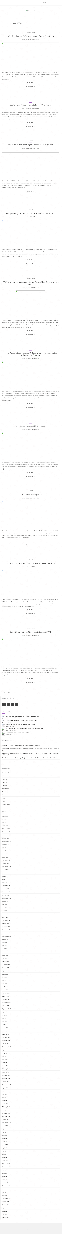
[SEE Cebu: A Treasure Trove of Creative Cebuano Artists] (30, 583)
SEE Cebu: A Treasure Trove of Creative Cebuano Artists (30, 563)
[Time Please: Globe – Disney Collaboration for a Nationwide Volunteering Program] (30, 374)
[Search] (59, 3)
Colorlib (30, 1229)
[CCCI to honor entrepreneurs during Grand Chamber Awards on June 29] (30, 304)
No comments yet (30, 86)
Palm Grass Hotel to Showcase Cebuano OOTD (30, 632)
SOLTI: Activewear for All (31, 494)
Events (30, 101)
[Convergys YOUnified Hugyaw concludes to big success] (30, 164)
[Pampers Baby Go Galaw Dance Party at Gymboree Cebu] (30, 233)
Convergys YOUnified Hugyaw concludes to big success (30, 144)
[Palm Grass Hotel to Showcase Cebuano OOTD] (30, 651)
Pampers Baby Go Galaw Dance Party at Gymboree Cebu (30, 213)
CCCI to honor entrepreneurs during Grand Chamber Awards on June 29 (31, 283)
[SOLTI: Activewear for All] (30, 514)
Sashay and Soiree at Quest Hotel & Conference (30, 105)
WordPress (40, 1229)
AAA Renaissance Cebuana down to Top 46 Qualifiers (31, 36)
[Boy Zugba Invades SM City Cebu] (30, 445)
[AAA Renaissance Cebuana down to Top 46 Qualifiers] (30, 56)
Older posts (6, 692)
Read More (30, 82)
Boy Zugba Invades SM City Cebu (30, 426)
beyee (37, 39)
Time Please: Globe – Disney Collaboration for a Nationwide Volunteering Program (31, 354)
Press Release (30, 32)
